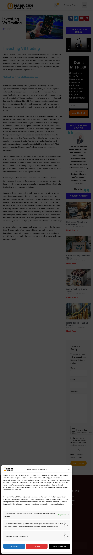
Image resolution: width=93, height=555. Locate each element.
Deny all (37, 546)
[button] (69, 469)
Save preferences (59, 546)
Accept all (14, 546)
